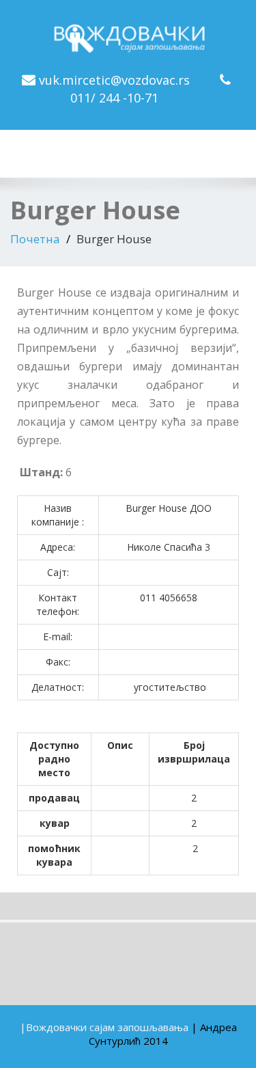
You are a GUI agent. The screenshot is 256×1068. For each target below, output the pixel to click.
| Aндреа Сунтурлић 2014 (163, 1034)
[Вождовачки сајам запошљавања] (128, 34)
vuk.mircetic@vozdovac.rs (114, 80)
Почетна (35, 239)
